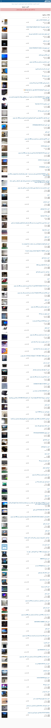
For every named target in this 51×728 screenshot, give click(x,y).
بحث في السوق (45, 17)
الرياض (26, 3)
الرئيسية (38, 3)
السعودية (34, 3)
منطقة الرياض (30, 3)
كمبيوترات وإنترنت (21, 3)
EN (1, 1)
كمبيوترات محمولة (15, 3)
